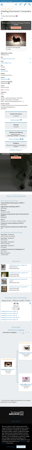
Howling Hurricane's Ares (8, 59)
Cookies (4, 443)
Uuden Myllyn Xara (6, 63)
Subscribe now (16, 28)
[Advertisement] (16, 175)
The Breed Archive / (7, 1)
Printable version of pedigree (16, 330)
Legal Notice (16, 421)
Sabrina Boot (4, 71)
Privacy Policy (23, 441)
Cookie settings (10, 447)
